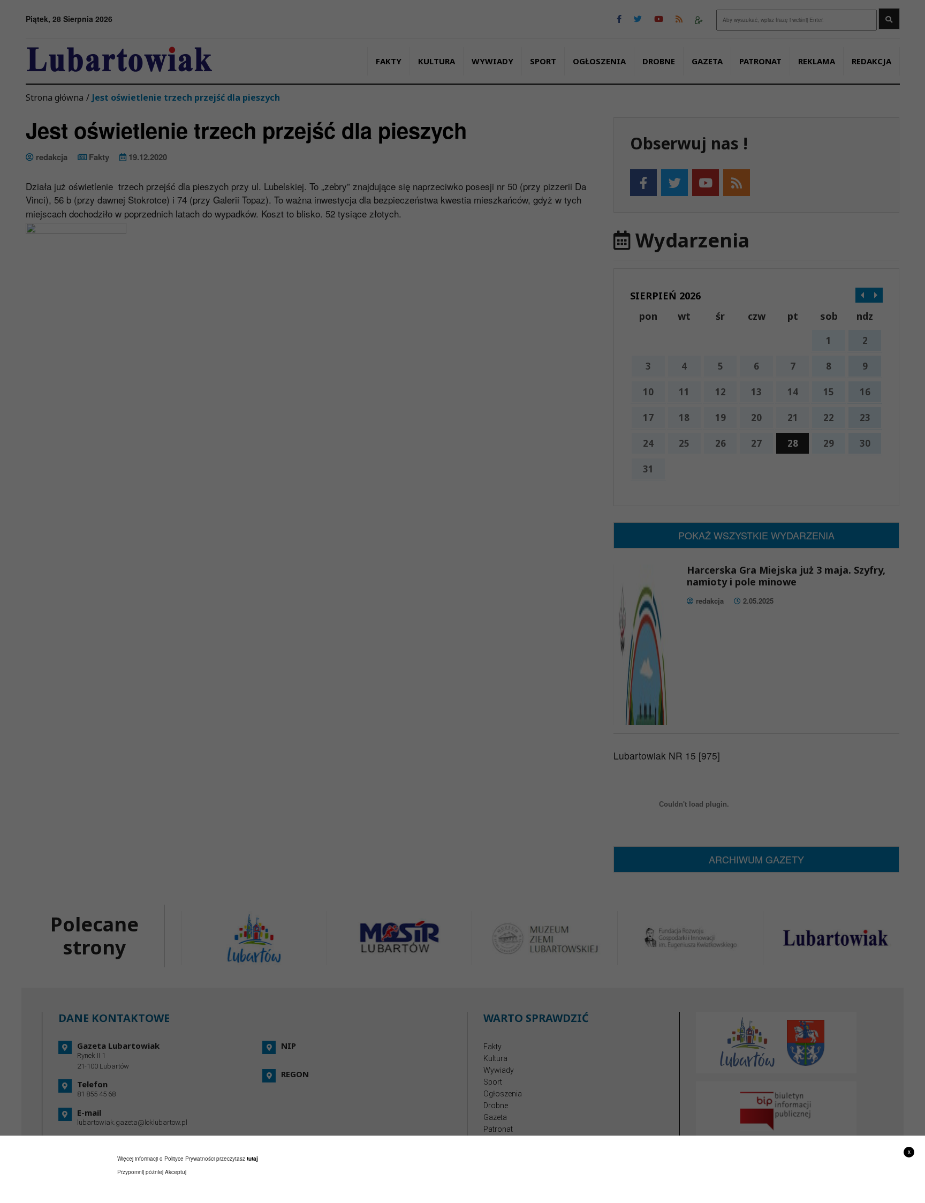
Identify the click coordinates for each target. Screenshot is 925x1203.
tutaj (252, 1158)
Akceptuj (175, 1172)
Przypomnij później (140, 1172)
